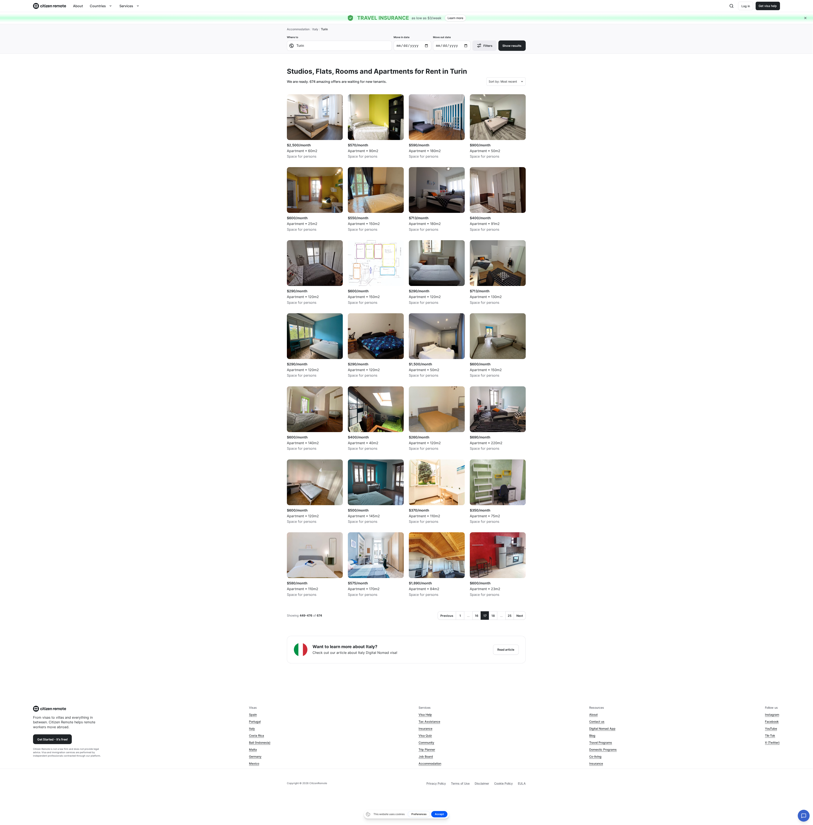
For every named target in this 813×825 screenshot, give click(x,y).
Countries (98, 6)
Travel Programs (600, 742)
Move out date (442, 37)
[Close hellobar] (805, 18)
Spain (253, 714)
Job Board (426, 756)
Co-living (595, 756)
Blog (592, 735)
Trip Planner (427, 749)
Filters (487, 45)
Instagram (772, 714)
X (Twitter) (772, 742)
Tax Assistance (429, 721)
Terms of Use (460, 783)
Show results (511, 45)
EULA (522, 783)
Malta (253, 749)
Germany (255, 756)
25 (510, 615)
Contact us (596, 721)
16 (476, 615)
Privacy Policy (436, 783)
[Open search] (731, 6)
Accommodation (298, 29)
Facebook (772, 721)
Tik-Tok (770, 735)
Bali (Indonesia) (259, 742)
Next (519, 615)
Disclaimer (482, 783)
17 (485, 615)
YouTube (771, 728)
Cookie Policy (503, 783)
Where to (292, 37)
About (78, 6)
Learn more (455, 18)
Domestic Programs (603, 749)
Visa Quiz (425, 735)
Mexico (254, 763)
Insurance (425, 728)
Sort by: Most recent (503, 81)
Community (426, 742)
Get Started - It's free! (52, 739)
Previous (446, 615)
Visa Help (425, 714)
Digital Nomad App (602, 728)
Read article (505, 649)
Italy (315, 29)
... (468, 615)
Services (126, 6)
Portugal (255, 721)
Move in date (401, 37)
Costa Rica (256, 735)
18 (493, 615)
